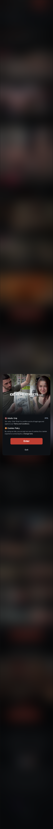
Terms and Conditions (21, 424)
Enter (27, 441)
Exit (26, 450)
